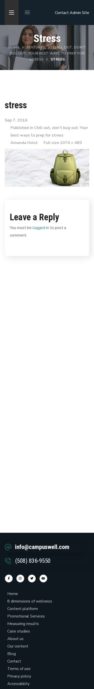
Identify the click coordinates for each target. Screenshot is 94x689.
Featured (36, 47)
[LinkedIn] (32, 578)
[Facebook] (9, 578)
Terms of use (19, 669)
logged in (41, 227)
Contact (62, 13)
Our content (17, 646)
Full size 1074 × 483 (63, 143)
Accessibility (18, 683)
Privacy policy (19, 676)
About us (15, 639)
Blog (11, 653)
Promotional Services (26, 616)
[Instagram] (20, 578)
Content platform (22, 609)
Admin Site (79, 13)
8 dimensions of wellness (29, 601)
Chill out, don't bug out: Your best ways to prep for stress (48, 53)
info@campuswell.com (42, 547)
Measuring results (23, 623)
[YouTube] (43, 578)
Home (14, 47)
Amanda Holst (24, 143)
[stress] (47, 153)
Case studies (18, 631)
